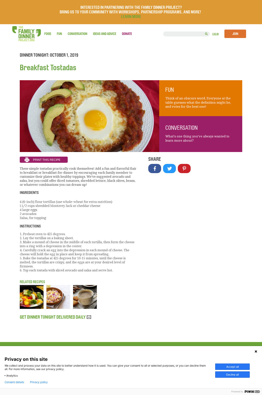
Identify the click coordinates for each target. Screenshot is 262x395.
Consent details (14, 382)
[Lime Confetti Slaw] (58, 308)
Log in (215, 34)
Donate (127, 34)
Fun (59, 34)
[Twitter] (169, 168)
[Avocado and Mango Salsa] (32, 308)
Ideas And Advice (104, 34)
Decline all (232, 374)
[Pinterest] (184, 168)
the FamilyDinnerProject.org (26, 33)
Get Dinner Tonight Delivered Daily (53, 317)
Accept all (232, 366)
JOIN (235, 34)
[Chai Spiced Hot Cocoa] (85, 308)
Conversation (77, 34)
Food (47, 34)
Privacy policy (39, 382)
